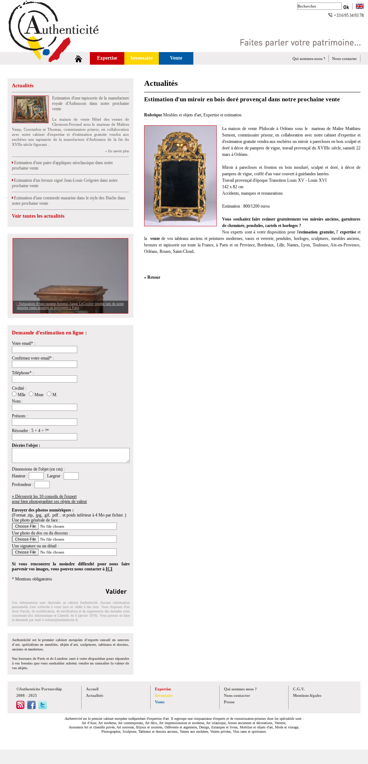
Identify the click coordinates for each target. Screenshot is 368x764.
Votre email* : (23, 343)
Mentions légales (307, 695)
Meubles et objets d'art (182, 114)
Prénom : (19, 415)
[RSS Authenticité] (20, 707)
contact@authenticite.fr (61, 620)
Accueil (92, 689)
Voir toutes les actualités (38, 216)
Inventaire (141, 58)
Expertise (107, 58)
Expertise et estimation (222, 114)
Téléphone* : (23, 372)
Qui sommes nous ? (240, 689)
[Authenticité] (61, 50)
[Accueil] (78, 58)
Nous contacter (344, 58)
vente (155, 238)
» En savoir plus (117, 151)
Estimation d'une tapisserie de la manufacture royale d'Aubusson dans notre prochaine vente (90, 103)
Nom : (17, 401)
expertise (347, 232)
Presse (229, 702)
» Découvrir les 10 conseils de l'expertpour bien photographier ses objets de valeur (49, 499)
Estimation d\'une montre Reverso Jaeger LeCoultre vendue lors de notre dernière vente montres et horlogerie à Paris (70, 306)
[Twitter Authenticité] (42, 707)
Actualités (22, 85)
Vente (176, 58)
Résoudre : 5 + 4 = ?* (30, 430)
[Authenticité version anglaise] (360, 7)
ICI (109, 568)
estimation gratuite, (317, 232)
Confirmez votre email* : (33, 358)
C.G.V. (299, 689)
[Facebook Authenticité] (31, 707)
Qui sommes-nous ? (309, 58)
